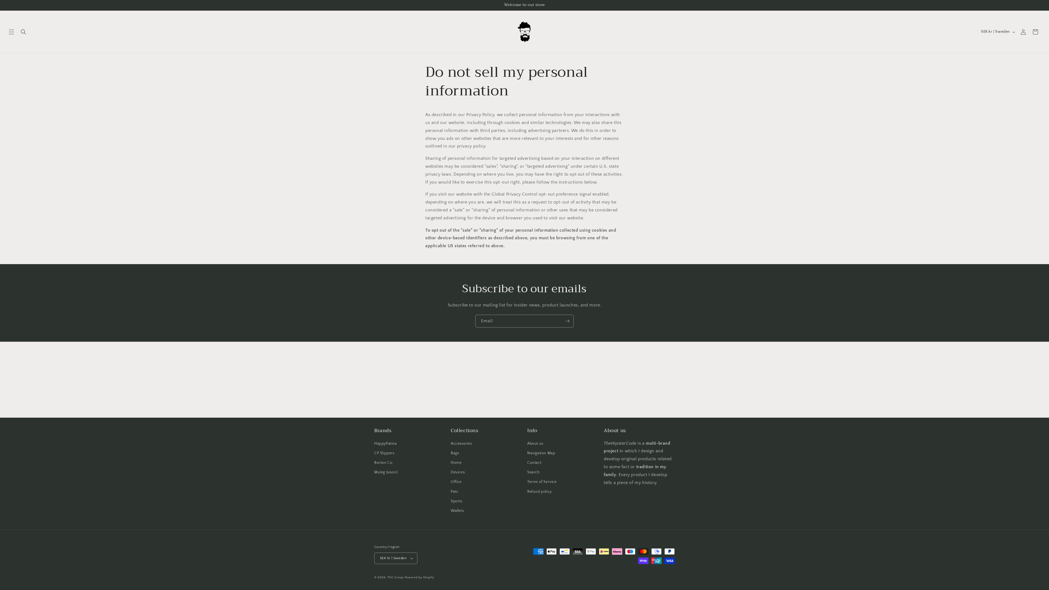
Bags (455, 453)
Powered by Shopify (419, 577)
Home (456, 463)
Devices (458, 472)
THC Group (395, 577)
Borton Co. (383, 463)
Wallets (457, 511)
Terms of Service (542, 482)
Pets (454, 491)
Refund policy (539, 491)
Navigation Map (541, 453)
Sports (456, 501)
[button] (11, 32)
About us (535, 443)
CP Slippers (384, 453)
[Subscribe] (567, 321)
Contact (534, 463)
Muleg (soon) (385, 472)
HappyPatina (385, 443)
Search (533, 472)
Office (456, 482)
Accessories (461, 443)
